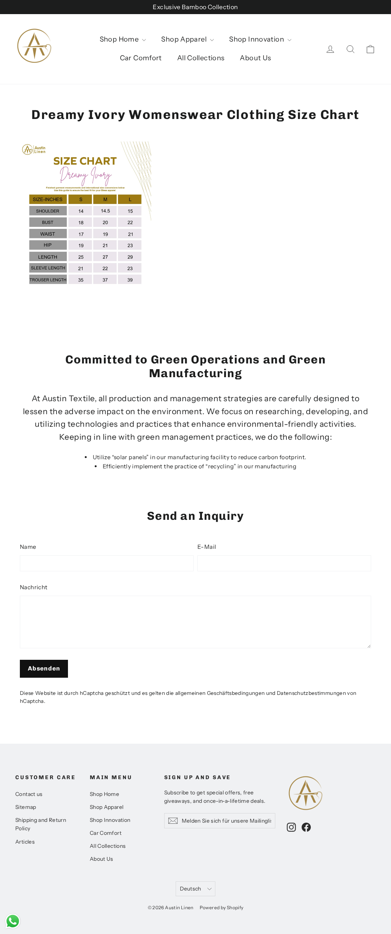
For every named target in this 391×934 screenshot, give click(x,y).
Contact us (29, 794)
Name (28, 546)
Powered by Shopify (222, 907)
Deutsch (190, 888)
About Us (255, 58)
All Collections (201, 58)
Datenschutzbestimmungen (311, 693)
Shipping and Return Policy (40, 824)
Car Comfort (141, 58)
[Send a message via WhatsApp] (13, 921)
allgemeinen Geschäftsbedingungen (220, 693)
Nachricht (33, 587)
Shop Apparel (184, 39)
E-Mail (206, 546)
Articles (25, 841)
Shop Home (120, 39)
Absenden (44, 668)
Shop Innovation (257, 39)
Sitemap (25, 807)
